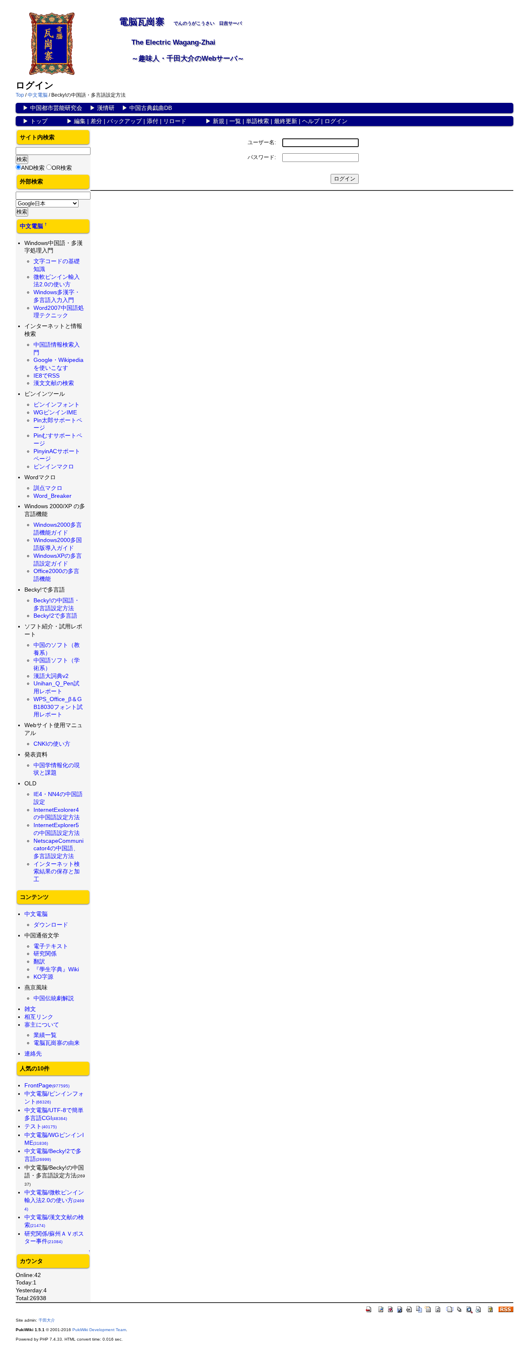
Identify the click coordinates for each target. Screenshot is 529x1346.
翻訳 (39, 961)
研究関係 (45, 953)
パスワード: (262, 157)
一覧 (235, 121)
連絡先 (33, 1053)
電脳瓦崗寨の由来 (56, 1042)
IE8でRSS (46, 375)
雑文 (30, 1009)
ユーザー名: (262, 142)
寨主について (41, 1024)
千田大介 (46, 1320)
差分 (96, 121)
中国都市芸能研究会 (56, 108)
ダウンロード (50, 924)
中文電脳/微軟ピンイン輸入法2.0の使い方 (54, 1200)
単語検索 (257, 121)
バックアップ (124, 121)
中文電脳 (38, 95)
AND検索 (33, 167)
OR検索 (62, 167)
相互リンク (38, 1016)
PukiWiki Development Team (99, 1329)
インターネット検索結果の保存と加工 (56, 871)
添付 (152, 121)
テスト (40, 1126)
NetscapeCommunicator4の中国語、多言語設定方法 (58, 848)
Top (20, 95)
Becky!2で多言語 (55, 615)
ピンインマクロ (53, 466)
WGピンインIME (55, 412)
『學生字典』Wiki (56, 969)
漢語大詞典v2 (51, 676)
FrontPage (46, 1085)
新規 (218, 121)
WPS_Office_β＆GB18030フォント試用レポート (58, 707)
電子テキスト (50, 946)
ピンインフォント (56, 404)
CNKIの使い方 (51, 743)
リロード (174, 121)
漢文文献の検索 (53, 383)
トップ (39, 121)
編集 (80, 121)
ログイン (336, 121)
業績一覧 (45, 1035)
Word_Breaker (52, 495)
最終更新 (285, 121)
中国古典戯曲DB (150, 108)
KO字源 (43, 976)
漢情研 (105, 108)
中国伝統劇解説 (53, 998)
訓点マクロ (47, 488)
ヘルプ (310, 121)
